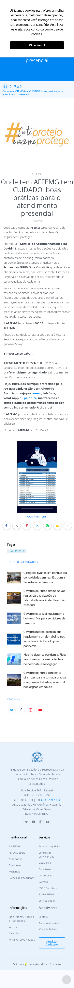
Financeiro (15, 865)
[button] (6, 526)
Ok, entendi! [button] (37, 45)
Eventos (43, 882)
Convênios (45, 869)
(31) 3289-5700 (50, 800)
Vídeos (13, 927)
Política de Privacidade (22, 878)
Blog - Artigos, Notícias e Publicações (21, 918)
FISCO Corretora (48, 888)
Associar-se (15, 859)
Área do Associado (50, 923)
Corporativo (45, 875)
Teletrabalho (16, 551)
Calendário (15, 933)
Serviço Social (47, 900)
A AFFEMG (14, 846)
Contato (43, 917)
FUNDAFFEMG (46, 894)
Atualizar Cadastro (52, 942)
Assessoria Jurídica (50, 846)
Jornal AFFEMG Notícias (22, 939)
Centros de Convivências (46, 854)
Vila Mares (45, 863)
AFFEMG (37, 174)
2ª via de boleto (48, 929)
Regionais (14, 871)
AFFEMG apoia (17, 852)
